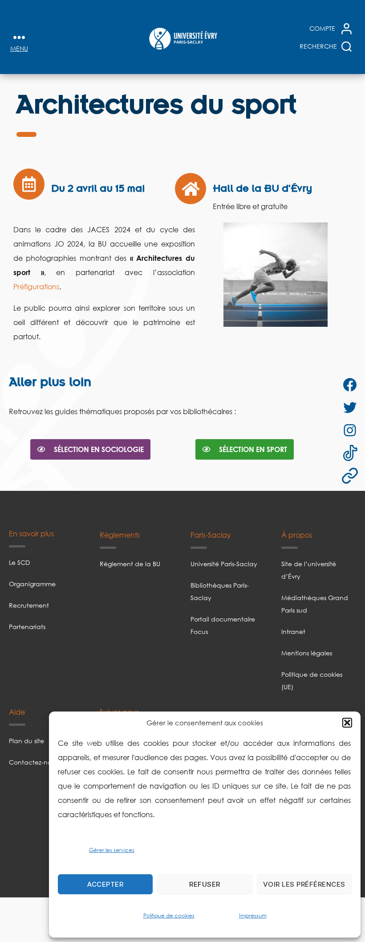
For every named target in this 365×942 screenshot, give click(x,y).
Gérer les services (111, 850)
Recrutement (29, 605)
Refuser (204, 884)
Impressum (253, 915)
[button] (347, 722)
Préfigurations (36, 286)
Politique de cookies (169, 915)
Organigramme (32, 584)
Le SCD (19, 562)
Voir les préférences (304, 884)
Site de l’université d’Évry (308, 570)
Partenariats (27, 626)
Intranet (293, 631)
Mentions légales (306, 653)
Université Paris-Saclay (224, 564)
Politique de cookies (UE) (311, 681)
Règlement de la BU (130, 564)
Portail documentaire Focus (223, 625)
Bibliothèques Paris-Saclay (220, 591)
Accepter (105, 884)
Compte (322, 28)
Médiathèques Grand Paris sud (314, 604)
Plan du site (26, 741)
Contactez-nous (33, 762)
